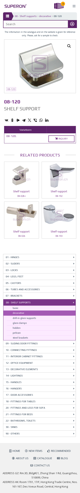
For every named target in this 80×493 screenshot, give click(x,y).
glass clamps (20, 323)
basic (15, 308)
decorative (45, 16)
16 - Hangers (14, 388)
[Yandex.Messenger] (18, 120)
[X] (29, 120)
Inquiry (63, 138)
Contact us (42, 465)
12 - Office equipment (19, 363)
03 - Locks (12, 270)
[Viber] (35, 120)
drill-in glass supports (24, 318)
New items (35, 451)
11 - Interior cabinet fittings (24, 356)
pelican (17, 333)
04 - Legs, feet (14, 276)
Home (16, 451)
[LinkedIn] (46, 120)
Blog (64, 458)
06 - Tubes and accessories (23, 289)
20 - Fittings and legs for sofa (25, 407)
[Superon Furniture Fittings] (14, 6)
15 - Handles (14, 382)
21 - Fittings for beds (19, 414)
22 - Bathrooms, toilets (20, 420)
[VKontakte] (6, 120)
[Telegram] (23, 120)
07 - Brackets (14, 295)
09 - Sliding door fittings (22, 343)
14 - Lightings (14, 375)
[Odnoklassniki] (12, 120)
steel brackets (20, 338)
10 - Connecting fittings (21, 350)
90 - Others (13, 433)
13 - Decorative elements (22, 369)
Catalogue (44, 458)
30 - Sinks (11, 427)
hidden (17, 328)
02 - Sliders (13, 263)
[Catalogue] (7, 16)
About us (22, 458)
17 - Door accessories (19, 394)
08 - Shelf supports (26, 16)
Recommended (61, 451)
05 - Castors (13, 283)
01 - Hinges (12, 257)
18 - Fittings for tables (20, 401)
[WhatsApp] (41, 120)
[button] (69, 46)
